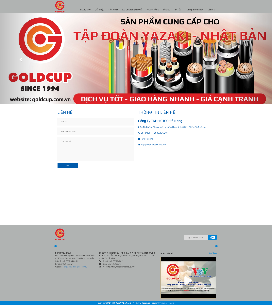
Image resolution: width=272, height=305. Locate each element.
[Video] (188, 277)
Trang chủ (85, 9)
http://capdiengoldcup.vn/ (75, 267)
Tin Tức (177, 9)
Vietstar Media (167, 303)
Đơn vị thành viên (194, 9)
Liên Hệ (211, 9)
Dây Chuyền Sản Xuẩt (132, 9)
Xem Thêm (213, 253)
